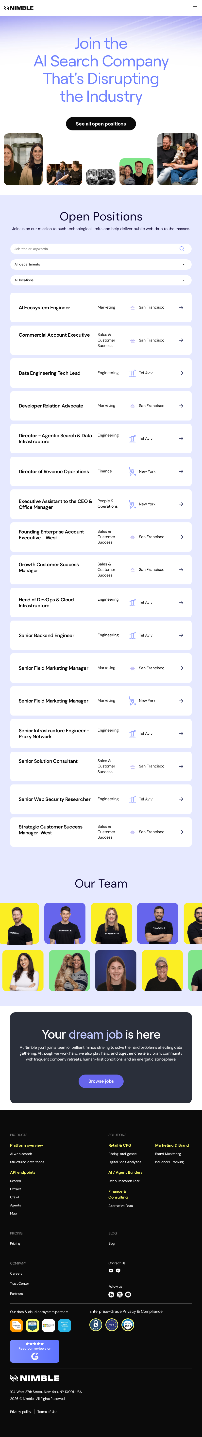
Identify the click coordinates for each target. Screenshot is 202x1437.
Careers (16, 1273)
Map (13, 1213)
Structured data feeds (27, 1162)
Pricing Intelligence (122, 1154)
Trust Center (19, 1283)
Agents (15, 1205)
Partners (16, 1293)
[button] (195, 8)
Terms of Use (47, 1411)
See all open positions (101, 124)
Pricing (15, 1243)
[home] (19, 8)
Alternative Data (120, 1205)
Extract (15, 1189)
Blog (111, 1243)
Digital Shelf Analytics (124, 1162)
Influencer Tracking (169, 1162)
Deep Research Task (124, 1181)
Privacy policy (20, 1411)
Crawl (14, 1197)
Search (15, 1181)
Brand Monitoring (168, 1154)
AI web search (21, 1154)
